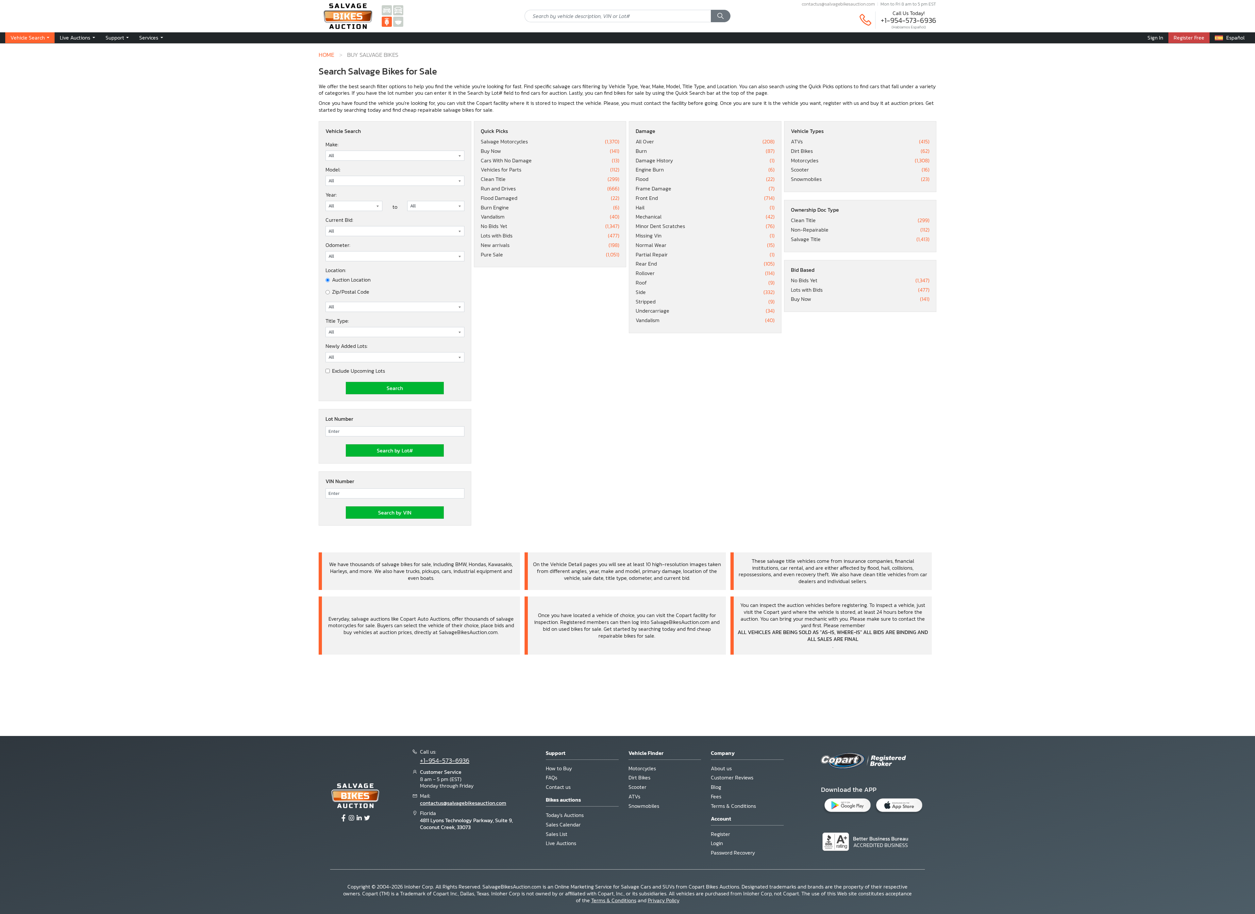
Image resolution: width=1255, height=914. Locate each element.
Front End (705, 198)
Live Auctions (561, 843)
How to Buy (559, 768)
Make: (332, 144)
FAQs (551, 777)
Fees (716, 796)
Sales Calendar (563, 824)
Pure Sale (550, 254)
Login (717, 843)
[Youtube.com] (367, 818)
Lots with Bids (550, 235)
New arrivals (550, 245)
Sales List (556, 834)
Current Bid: (339, 220)
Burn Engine (550, 207)
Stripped (705, 301)
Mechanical (705, 216)
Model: (333, 169)
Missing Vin (705, 235)
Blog (716, 787)
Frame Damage (705, 188)
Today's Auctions (565, 815)
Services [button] (149, 37)
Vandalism (550, 216)
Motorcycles (860, 160)
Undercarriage (705, 310)
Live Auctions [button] (76, 37)
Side (705, 292)
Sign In (1155, 37)
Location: (336, 270)
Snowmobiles (860, 179)
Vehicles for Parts (550, 169)
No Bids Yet (550, 226)
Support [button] (116, 37)
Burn (705, 151)
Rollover (705, 273)
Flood (705, 179)
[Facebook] (343, 818)
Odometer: (338, 245)
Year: (331, 195)
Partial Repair (705, 254)
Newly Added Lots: (347, 346)
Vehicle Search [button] (28, 37)
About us (721, 768)
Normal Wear (705, 245)
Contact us (558, 787)
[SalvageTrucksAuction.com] (398, 10)
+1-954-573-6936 (908, 20)
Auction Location (351, 279)
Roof (705, 282)
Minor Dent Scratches (705, 226)
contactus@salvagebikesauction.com (838, 4)
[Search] (720, 16)
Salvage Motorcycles (550, 141)
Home (326, 55)
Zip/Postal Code (350, 291)
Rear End (705, 263)
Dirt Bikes (860, 151)
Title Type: (337, 321)
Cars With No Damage (550, 160)
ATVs (860, 141)
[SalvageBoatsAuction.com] (398, 21)
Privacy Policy (663, 900)
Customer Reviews (732, 777)
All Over (705, 141)
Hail (705, 207)
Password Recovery (733, 853)
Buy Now (550, 151)
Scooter (860, 169)
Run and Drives (550, 188)
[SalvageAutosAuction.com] (387, 10)
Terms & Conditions (733, 806)
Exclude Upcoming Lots (358, 370)
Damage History (705, 160)
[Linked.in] (359, 818)
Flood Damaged (550, 198)
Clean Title (550, 179)
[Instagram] (351, 818)
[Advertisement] (627, 694)
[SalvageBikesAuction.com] (387, 21)
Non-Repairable (860, 229)
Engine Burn (705, 169)
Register (720, 834)
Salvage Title (860, 239)
